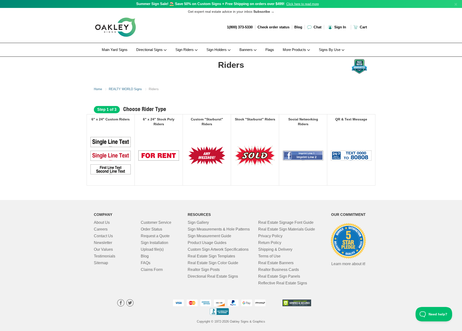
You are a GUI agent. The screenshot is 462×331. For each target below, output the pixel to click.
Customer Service (156, 222)
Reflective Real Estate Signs (282, 283)
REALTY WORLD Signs (125, 89)
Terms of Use (269, 256)
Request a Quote (155, 236)
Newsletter (103, 243)
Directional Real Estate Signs (213, 276)
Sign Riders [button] (185, 50)
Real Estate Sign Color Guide (213, 263)
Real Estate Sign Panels (279, 276)
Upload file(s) (152, 249)
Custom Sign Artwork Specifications (218, 249)
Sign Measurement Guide (209, 236)
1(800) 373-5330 (240, 27)
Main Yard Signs (115, 50)
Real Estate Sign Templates (211, 256)
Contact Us (103, 236)
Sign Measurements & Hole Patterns (219, 229)
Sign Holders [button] (217, 50)
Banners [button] (246, 50)
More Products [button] (295, 50)
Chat (317, 27)
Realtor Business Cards (278, 270)
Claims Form (152, 270)
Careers (101, 229)
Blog (298, 27)
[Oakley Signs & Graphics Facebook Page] (121, 303)
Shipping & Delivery (275, 249)
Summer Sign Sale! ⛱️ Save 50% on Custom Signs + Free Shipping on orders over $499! (210, 4)
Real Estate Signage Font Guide (286, 222)
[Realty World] (125, 58)
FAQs (145, 263)
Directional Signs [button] (150, 50)
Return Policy (269, 243)
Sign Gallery (198, 222)
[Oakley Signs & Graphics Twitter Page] (130, 303)
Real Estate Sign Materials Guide (286, 229)
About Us (102, 222)
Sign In (339, 27)
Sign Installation (154, 243)
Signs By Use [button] (330, 50)
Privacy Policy (270, 236)
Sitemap (101, 263)
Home (98, 89)
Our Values (103, 249)
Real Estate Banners (276, 263)
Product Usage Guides (207, 243)
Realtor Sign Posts (204, 270)
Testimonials (104, 256)
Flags (269, 50)
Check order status (273, 27)
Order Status (151, 229)
